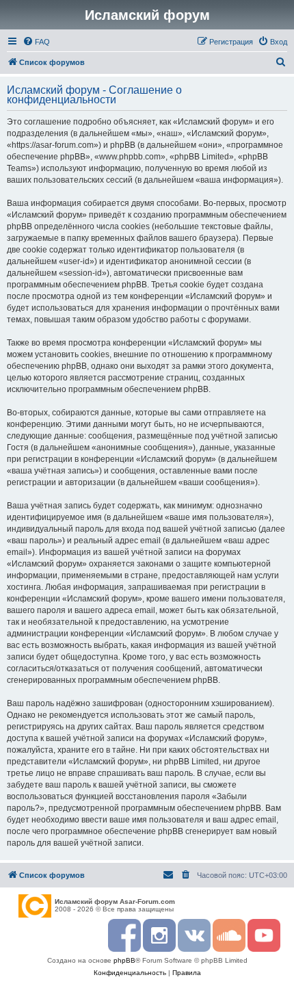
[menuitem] (36, 42)
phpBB (124, 960)
